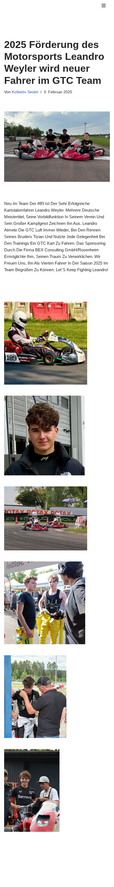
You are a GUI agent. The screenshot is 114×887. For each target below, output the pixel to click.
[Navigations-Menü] (103, 5)
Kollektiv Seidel (25, 92)
